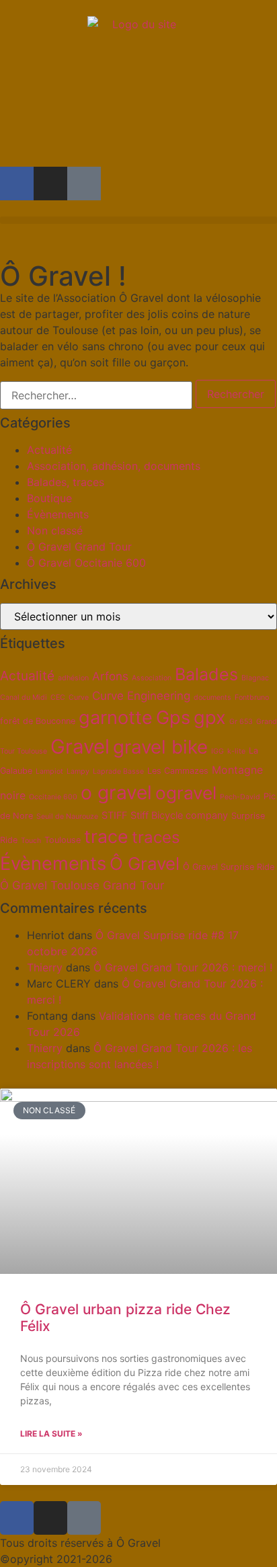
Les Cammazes (177, 771)
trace (106, 836)
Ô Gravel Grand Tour (79, 546)
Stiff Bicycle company (179, 815)
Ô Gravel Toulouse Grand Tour (82, 885)
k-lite (236, 751)
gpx (210, 718)
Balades (206, 674)
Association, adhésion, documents (113, 466)
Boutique (49, 498)
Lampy (78, 771)
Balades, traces (65, 482)
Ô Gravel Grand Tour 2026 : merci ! (182, 967)
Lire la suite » (51, 1434)
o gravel (116, 792)
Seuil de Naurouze (67, 816)
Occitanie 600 (53, 797)
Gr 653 (241, 721)
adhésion (73, 678)
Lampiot (49, 771)
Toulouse (62, 840)
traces (156, 837)
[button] (138, 220)
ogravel (185, 792)
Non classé (55, 530)
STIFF (114, 815)
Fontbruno (252, 697)
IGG (217, 751)
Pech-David (240, 797)
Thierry (45, 967)
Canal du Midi (23, 697)
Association (151, 678)
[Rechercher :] (96, 395)
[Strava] (84, 183)
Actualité (49, 449)
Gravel (80, 746)
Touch (31, 840)
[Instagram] (50, 183)
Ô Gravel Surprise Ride (228, 867)
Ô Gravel (145, 863)
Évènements (58, 514)
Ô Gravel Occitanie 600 (86, 562)
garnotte (116, 718)
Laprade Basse (118, 771)
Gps (173, 718)
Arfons (110, 676)
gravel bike (160, 746)
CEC (57, 697)
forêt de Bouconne (37, 721)
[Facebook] (17, 183)
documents (212, 697)
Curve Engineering (141, 695)
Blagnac (255, 678)
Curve (79, 697)
